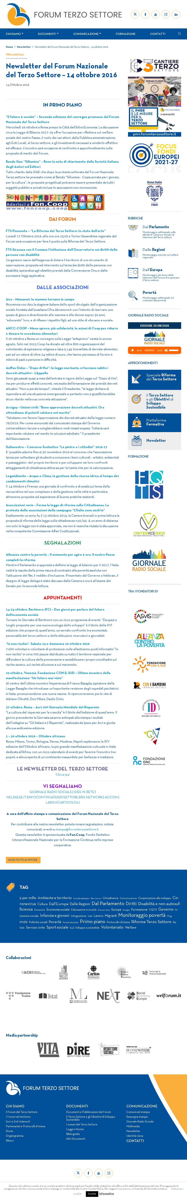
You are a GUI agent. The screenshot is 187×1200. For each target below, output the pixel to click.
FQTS (153, 909)
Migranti (111, 916)
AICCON (111, 797)
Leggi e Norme (75, 1129)
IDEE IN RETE (84, 792)
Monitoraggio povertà (141, 915)
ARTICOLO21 (70, 802)
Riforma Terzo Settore (151, 922)
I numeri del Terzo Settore (82, 1124)
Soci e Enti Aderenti (18, 1121)
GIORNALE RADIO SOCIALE (51, 792)
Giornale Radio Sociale (140, 1121)
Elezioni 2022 (104, 910)
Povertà (55, 922)
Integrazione (78, 916)
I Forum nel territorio (18, 1117)
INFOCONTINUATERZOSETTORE (53, 797)
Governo (165, 910)
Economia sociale (58, 909)
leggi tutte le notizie (22, 860)
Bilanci (10, 1140)
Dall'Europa (58, 904)
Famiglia (126, 910)
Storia (9, 1131)
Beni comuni (96, 898)
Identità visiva (134, 1136)
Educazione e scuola (83, 909)
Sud (72, 928)
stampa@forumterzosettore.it (77, 829)
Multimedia (133, 1126)
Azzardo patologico (81, 898)
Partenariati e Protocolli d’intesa (25, 1126)
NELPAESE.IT (16, 797)
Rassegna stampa (137, 1117)
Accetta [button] (92, 1194)
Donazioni (39, 910)
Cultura (42, 904)
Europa (116, 909)
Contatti (157, 34)
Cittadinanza (110, 898)
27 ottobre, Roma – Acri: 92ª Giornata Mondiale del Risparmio (52, 707)
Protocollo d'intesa (118, 922)
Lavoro (98, 916)
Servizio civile (35, 927)
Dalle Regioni (80, 904)
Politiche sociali (38, 922)
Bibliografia (73, 1134)
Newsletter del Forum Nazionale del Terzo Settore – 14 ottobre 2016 (71, 47)
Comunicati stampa (138, 1112)
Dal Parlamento (107, 903)
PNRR (23, 922)
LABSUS (52, 802)
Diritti (131, 904)
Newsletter (24, 47)
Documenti (47, 34)
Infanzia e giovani (54, 916)
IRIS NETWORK (91, 797)
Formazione (126, 34)
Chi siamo (13, 34)
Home (9, 47)
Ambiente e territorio (55, 898)
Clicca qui (62, 774)
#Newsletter (15, 54)
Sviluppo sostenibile (87, 928)
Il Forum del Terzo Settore (21, 1112)
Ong (169, 916)
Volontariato (112, 927)
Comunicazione (86, 34)
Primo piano (92, 922)
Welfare (130, 927)
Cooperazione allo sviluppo (154, 898)
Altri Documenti (75, 1139)
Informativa (106, 1193)
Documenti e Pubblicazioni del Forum (88, 1112)
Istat (90, 916)
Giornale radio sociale (148, 315)
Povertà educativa (70, 922)
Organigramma (14, 1136)
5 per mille (28, 898)
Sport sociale (57, 927)
